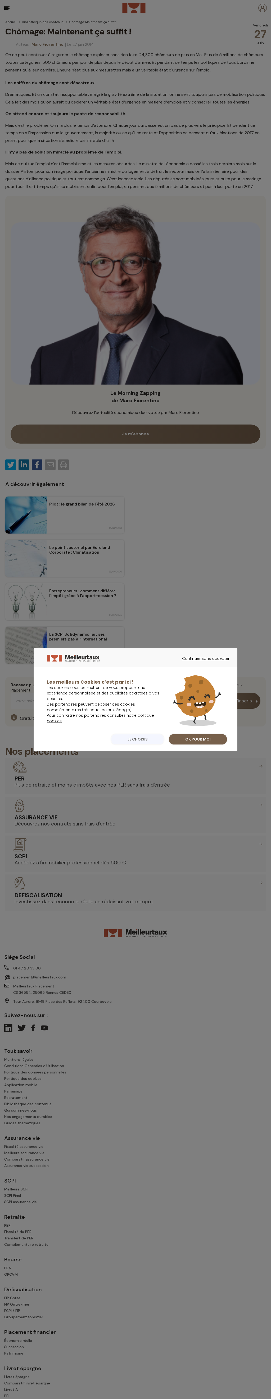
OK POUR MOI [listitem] (198, 739)
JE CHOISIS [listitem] (137, 739)
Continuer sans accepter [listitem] (203, 663)
